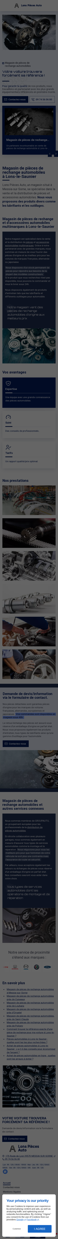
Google (20, 1219)
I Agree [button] (39, 1228)
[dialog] (29, 1215)
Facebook (32, 1219)
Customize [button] (17, 1229)
